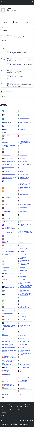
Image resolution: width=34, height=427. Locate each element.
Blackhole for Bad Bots (7, 135)
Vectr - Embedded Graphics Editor (9, 347)
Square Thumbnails (23, 316)
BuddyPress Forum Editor (8, 158)
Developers (19, 407)
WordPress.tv (19, 409)
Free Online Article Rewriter (8, 232)
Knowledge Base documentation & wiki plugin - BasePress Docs (9, 248)
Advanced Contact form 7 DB (24, 114)
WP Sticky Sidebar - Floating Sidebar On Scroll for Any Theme (25, 377)
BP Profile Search (22, 138)
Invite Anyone (22, 245)
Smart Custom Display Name (8, 313)
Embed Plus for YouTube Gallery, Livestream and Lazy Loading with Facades (9, 215)
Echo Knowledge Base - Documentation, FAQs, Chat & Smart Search (25, 208)
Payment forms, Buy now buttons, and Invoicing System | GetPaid (10, 276)
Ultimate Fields (22, 338)
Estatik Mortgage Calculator (8, 221)
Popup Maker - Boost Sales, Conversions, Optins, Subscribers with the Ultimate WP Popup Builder (10, 287)
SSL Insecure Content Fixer (8, 319)
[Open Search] (30, 1)
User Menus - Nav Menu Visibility (25, 341)
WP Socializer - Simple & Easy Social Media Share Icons (25, 374)
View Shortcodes (22, 347)
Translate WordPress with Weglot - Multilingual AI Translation (9, 338)
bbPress (2, 415)
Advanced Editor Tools (7, 122)
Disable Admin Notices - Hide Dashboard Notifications (24, 197)
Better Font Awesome (23, 132)
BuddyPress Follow (7, 155)
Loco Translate (6, 254)
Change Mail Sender (7, 171)
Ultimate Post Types (7, 341)
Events (26, 406)
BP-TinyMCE (6, 142)
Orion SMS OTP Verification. (8, 273)
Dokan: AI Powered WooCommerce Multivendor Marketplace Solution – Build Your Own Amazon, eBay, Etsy (25, 201)
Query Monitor (6, 297)
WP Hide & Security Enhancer (24, 367)
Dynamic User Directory (8, 204)
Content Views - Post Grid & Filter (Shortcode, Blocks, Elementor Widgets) (25, 184)
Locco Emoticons (22, 251)
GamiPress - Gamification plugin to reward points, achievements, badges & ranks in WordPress (26, 232)
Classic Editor (22, 171)
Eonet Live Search (7, 218)
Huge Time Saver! (14, 52)
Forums (6, 30)
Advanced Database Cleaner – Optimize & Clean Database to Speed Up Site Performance (25, 119)
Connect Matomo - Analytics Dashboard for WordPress (24, 178)
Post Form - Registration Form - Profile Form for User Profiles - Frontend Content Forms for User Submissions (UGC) (26, 286)
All (3, 30)
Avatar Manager (22, 129)
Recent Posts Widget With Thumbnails (26, 297)
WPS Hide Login (6, 394)
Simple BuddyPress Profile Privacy (9, 310)
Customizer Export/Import (8, 197)
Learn (18, 404)
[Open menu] (32, 1)
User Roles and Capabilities (8, 344)
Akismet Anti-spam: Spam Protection (25, 122)
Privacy (2, 409)
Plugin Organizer (6, 282)
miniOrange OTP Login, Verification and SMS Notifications (25, 264)
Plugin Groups (6, 279)
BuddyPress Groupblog (23, 161)
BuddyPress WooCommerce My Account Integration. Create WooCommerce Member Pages (9, 168)
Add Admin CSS (6, 111)
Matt (2, 413)
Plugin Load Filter (22, 279)
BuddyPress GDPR (23, 158)
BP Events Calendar (7, 138)
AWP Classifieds (6, 132)
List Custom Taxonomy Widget (9, 251)
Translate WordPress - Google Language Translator (24, 335)
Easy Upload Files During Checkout (25, 204)
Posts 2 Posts (6, 290)
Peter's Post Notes (23, 276)
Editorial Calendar (7, 211)
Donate (27, 407)
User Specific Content (23, 344)
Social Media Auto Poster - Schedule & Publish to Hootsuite (26, 313)
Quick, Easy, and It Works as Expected (17, 84)
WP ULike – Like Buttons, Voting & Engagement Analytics (25, 381)
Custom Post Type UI (7, 194)
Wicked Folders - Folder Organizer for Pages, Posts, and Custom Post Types (10, 357)
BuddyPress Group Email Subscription (10, 161)
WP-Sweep (6, 391)
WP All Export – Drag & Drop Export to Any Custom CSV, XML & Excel (9, 364)
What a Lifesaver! (14, 71)
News (2, 406)
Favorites (3, 105)
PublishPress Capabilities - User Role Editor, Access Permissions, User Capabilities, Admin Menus (25, 294)
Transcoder (6, 335)
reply (10, 92)
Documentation (19, 406)
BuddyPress (3, 416)
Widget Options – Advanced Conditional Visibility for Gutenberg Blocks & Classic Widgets (9, 360)
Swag (26, 409)
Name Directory (22, 267)
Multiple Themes (6, 267)
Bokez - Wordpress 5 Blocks (24, 135)
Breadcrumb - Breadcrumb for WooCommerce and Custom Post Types (25, 142)
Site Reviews (22, 310)
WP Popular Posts (7, 374)
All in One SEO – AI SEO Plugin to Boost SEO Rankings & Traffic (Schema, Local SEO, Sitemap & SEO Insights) (10, 126)
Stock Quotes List (22, 322)
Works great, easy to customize (16, 59)
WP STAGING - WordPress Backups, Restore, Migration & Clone (9, 377)
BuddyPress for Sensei (23, 155)
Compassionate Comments (24, 174)
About (2, 404)
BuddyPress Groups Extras (8, 164)
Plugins (10, 407)
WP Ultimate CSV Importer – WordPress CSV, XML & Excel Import (9, 385)
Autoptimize (6, 129)
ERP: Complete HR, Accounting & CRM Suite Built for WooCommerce (25, 218)
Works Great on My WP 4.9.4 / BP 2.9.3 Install (18, 76)
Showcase (10, 404)
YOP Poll (21, 394)
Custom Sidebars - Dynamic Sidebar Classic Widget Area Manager (25, 194)
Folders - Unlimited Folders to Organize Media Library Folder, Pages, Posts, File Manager (10, 228)
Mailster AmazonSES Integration (9, 257)
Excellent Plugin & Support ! (16, 36)
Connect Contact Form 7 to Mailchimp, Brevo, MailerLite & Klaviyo (10, 178)
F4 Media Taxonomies (23, 221)
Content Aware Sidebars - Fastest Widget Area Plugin (9, 184)
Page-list (21, 273)
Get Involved (27, 404)
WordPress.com (4, 412)
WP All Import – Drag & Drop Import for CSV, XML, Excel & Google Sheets (25, 364)
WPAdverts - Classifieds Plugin (24, 391)
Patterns (10, 409)
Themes (10, 406)
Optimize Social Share (23, 270)
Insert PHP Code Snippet (8, 245)
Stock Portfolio (6, 322)
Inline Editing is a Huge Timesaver (16, 64)
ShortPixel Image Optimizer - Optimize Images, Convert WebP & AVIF (26, 307)
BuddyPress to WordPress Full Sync (25, 164)
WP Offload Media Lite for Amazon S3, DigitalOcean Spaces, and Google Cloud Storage (25, 371)
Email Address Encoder (23, 211)
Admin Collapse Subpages (24, 111)
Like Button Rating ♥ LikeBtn (24, 248)
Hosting (2, 407)
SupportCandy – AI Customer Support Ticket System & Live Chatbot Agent (10, 326)
